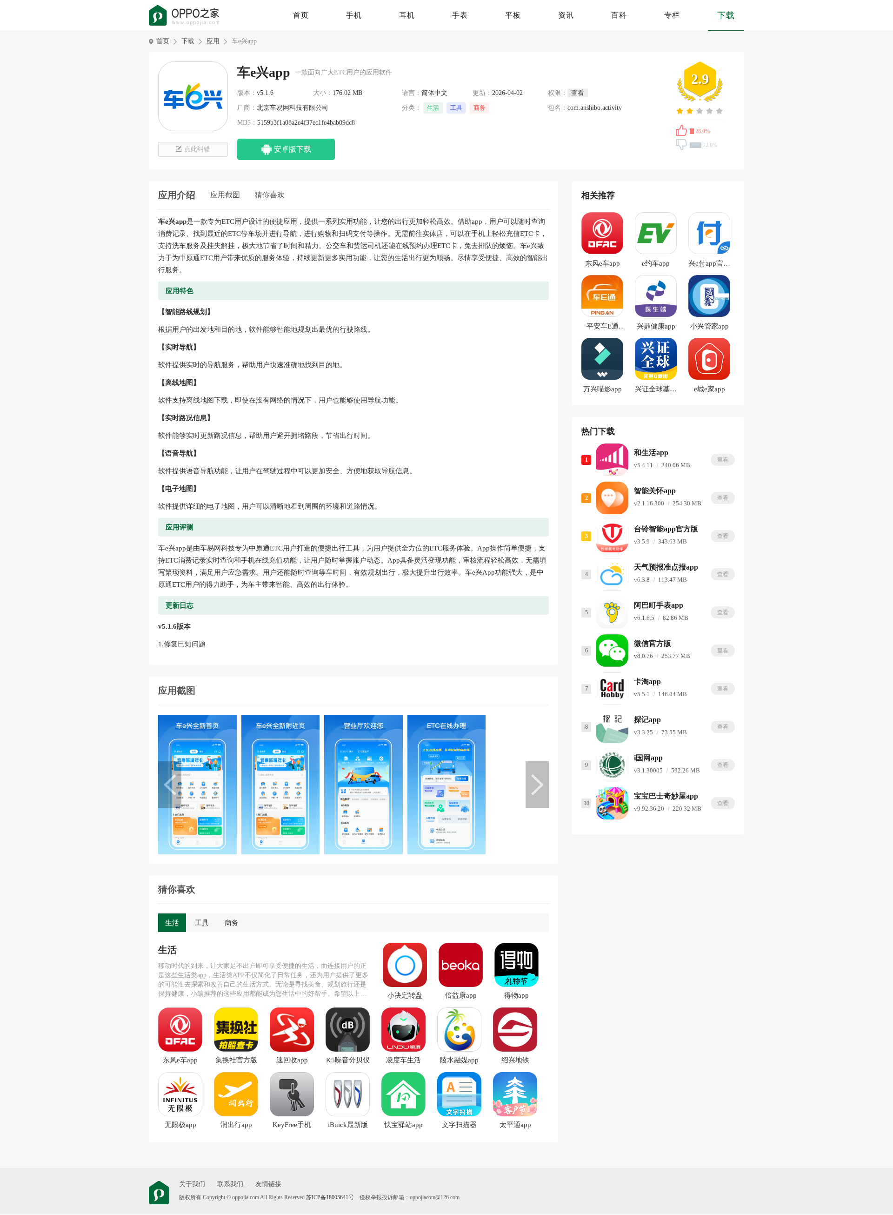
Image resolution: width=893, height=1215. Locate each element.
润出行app (236, 1124)
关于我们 (192, 1184)
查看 (722, 459)
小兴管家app (709, 326)
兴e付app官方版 (709, 265)
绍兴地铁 (515, 1060)
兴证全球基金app (656, 390)
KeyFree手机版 (292, 1125)
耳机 (407, 15)
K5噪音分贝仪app (348, 1060)
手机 (354, 15)
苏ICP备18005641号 (330, 1197)
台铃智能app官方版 (666, 529)
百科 (619, 15)
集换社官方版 (236, 1060)
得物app (516, 995)
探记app (647, 720)
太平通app (515, 1124)
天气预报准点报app (666, 567)
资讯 (566, 15)
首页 (301, 15)
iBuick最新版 (348, 1124)
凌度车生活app (403, 1060)
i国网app (648, 758)
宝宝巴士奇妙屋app (666, 796)
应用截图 (225, 195)
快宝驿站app (403, 1124)
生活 (433, 107)
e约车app (656, 263)
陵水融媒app (459, 1060)
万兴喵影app (602, 389)
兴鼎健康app (656, 326)
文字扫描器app (459, 1125)
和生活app (651, 452)
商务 (479, 107)
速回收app (292, 1060)
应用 (213, 41)
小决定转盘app (404, 996)
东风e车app (180, 1060)
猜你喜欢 (270, 195)
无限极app (180, 1124)
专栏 (672, 15)
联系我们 (230, 1184)
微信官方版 (652, 643)
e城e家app (709, 389)
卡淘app (647, 681)
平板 (513, 15)
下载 (726, 15)
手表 (460, 15)
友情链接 (268, 1184)
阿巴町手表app (658, 605)
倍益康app (461, 995)
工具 (456, 107)
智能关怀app (655, 491)
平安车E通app (602, 327)
